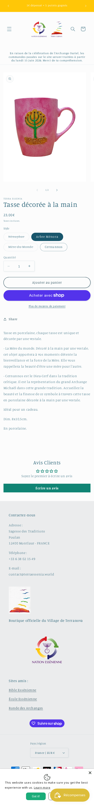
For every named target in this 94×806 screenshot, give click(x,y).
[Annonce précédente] (8, 6)
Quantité (9, 257)
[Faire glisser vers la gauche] (37, 190)
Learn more (42, 787)
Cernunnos (53, 247)
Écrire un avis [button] (47, 488)
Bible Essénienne (22, 690)
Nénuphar (18, 237)
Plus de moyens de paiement (47, 306)
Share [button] (13, 319)
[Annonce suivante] (86, 6)
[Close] (90, 773)
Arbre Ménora (47, 236)
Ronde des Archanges (26, 708)
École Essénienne (23, 699)
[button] (9, 29)
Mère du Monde (23, 248)
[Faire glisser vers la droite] (57, 190)
